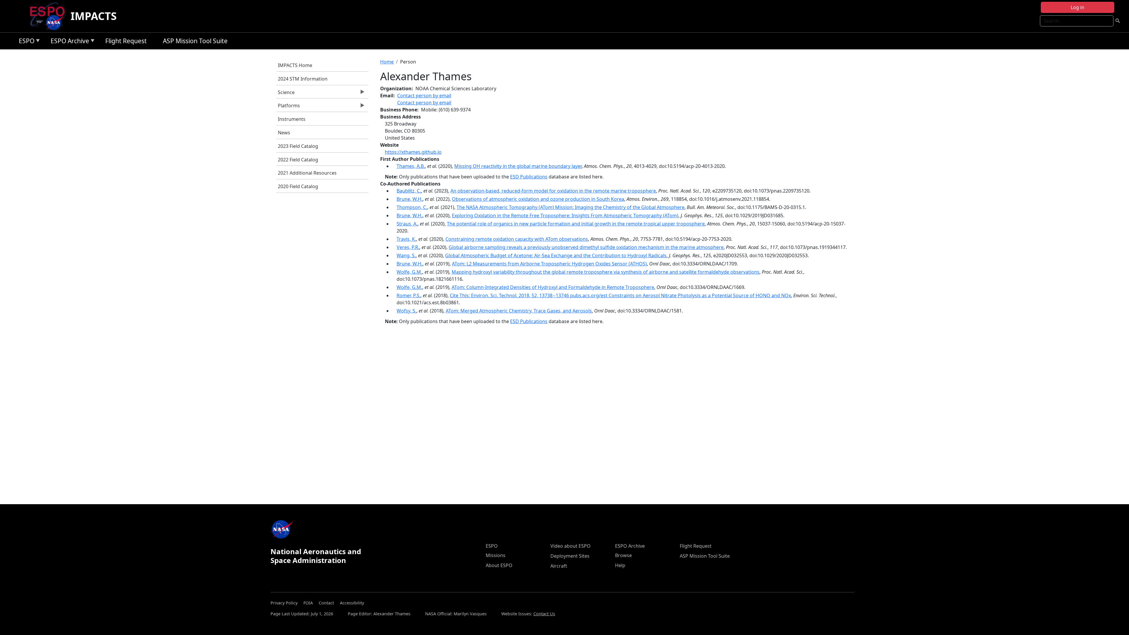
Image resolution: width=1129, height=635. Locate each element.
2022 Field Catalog (298, 159)
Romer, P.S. (408, 295)
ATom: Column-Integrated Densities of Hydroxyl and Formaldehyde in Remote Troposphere (553, 287)
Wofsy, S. (406, 311)
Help (620, 565)
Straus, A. (407, 223)
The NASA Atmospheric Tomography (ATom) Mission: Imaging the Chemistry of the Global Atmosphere (570, 207)
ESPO (25, 42)
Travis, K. (406, 239)
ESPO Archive (68, 42)
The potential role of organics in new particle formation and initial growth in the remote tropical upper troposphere (576, 223)
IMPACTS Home (295, 65)
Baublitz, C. (409, 191)
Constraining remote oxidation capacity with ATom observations (516, 239)
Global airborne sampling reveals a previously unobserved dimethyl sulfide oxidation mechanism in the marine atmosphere (586, 247)
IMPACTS (94, 16)
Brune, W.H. (409, 199)
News (284, 132)
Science (285, 93)
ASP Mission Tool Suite (195, 41)
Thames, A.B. (411, 166)
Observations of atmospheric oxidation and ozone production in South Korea (538, 199)
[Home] (50, 16)
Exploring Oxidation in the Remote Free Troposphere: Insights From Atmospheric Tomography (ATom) (565, 215)
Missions (495, 555)
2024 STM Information (303, 79)
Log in (1077, 7)
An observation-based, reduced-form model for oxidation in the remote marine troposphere (553, 191)
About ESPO (499, 565)
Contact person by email (424, 95)
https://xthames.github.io (413, 152)
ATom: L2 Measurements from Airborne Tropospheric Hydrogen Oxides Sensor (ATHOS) (549, 263)
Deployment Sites (569, 556)
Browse (623, 555)
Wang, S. (406, 255)
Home (387, 62)
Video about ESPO (570, 546)
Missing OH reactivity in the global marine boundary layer (518, 166)
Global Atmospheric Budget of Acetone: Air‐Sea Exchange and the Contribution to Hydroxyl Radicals (556, 255)
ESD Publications (528, 176)
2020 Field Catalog (298, 186)
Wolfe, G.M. (409, 272)
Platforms (288, 107)
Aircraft (558, 566)
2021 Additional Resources (307, 173)
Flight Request (126, 41)
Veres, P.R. (408, 247)
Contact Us (544, 613)
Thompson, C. (412, 207)
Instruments (291, 119)
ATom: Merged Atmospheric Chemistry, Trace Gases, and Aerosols (519, 311)
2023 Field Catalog (298, 146)
